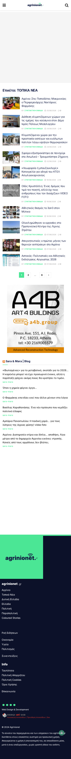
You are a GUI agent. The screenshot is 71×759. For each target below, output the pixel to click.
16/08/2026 (51, 216)
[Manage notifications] (61, 733)
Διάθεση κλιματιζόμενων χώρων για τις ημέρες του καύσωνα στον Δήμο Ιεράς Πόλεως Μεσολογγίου (43, 120)
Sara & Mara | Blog (18, 361)
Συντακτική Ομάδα (33, 110)
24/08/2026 (51, 129)
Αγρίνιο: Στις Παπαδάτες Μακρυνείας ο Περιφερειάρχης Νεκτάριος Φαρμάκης (44, 102)
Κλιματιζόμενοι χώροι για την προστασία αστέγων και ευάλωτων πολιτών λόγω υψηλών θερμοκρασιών (44, 138)
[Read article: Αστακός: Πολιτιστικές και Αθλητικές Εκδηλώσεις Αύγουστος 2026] (11, 260)
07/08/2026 (51, 234)
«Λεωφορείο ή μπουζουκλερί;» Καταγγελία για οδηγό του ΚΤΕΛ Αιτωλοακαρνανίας (41, 171)
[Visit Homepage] (35, 5)
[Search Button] (66, 5)
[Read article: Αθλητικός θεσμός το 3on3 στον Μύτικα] (11, 212)
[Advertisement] (35, 47)
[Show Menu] (4, 5)
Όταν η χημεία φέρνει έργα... (20, 387)
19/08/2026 (51, 180)
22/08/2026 (51, 161)
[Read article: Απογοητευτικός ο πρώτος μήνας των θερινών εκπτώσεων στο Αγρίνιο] (11, 245)
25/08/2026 (51, 110)
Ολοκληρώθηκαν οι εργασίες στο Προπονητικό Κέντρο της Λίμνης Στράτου (41, 226)
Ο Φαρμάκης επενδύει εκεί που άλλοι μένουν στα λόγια (35, 397)
